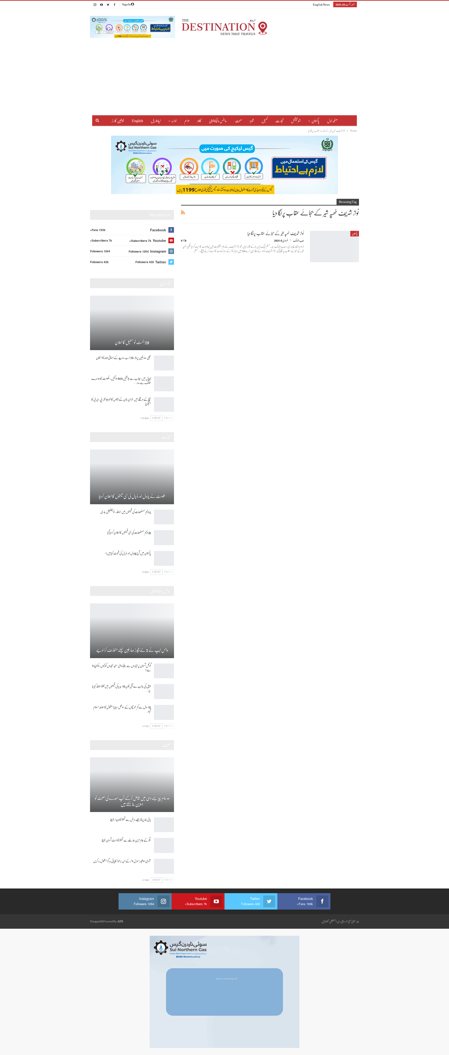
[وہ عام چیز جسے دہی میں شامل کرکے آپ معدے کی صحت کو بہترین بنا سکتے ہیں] (132, 784)
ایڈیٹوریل (156, 121)
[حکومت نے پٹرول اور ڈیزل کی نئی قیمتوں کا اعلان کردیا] (132, 476)
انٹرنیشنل (296, 121)
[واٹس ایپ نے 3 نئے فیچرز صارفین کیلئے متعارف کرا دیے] (132, 630)
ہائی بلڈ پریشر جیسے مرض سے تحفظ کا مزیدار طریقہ (130, 819)
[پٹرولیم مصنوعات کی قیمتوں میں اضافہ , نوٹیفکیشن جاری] (164, 517)
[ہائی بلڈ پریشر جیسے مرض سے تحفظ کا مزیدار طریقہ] (164, 824)
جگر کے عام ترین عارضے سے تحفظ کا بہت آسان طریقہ (126, 840)
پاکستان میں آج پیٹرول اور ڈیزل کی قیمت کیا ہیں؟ (128, 553)
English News (321, 4)
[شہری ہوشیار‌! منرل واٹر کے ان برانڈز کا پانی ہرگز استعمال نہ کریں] (164, 866)
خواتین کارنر (118, 121)
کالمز (199, 121)
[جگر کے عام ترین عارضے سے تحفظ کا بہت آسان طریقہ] (164, 845)
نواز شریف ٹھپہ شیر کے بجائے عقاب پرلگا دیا (275, 233)
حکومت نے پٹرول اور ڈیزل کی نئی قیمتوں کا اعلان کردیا (132, 496)
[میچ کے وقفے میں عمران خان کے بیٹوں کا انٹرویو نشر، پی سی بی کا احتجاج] (164, 404)
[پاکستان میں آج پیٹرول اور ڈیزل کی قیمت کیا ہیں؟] (164, 558)
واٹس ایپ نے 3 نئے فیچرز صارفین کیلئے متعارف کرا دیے (132, 650)
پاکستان (315, 121)
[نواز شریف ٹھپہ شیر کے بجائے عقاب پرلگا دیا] (334, 246)
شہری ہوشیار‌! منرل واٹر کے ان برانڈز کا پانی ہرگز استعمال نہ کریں (122, 860)
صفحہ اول (332, 121)
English (137, 121)
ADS (120, 921)
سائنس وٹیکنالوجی (218, 121)
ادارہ (174, 121)
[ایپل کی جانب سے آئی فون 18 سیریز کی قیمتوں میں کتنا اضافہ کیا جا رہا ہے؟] (164, 691)
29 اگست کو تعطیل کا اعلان (132, 342)
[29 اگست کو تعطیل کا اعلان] (132, 323)
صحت (238, 121)
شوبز (252, 121)
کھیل (265, 121)
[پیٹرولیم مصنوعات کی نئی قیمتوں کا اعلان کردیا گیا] (164, 537)
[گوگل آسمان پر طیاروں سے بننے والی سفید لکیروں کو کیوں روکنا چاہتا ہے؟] (164, 670)
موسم (187, 121)
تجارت (279, 121)
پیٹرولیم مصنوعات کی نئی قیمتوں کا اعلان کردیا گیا (129, 532)
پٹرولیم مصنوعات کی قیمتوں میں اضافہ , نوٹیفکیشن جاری (125, 511)
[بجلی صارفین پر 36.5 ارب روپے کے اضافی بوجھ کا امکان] (164, 362)
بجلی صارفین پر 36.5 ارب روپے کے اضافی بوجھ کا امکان (123, 357)
